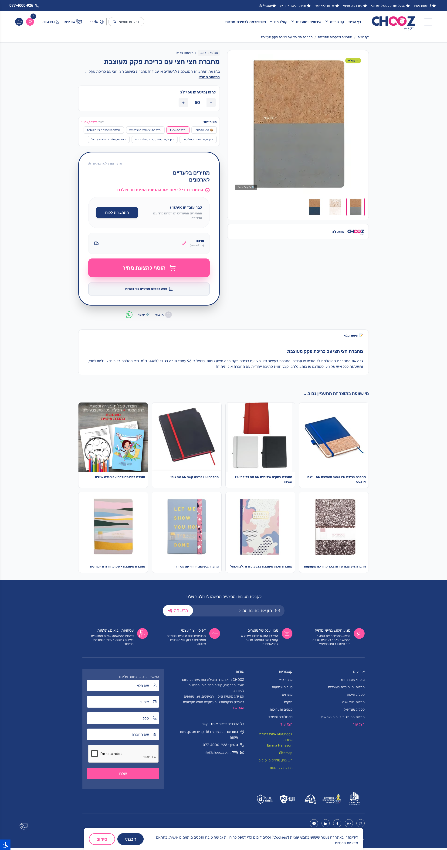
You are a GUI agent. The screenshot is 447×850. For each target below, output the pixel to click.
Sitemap (285, 753)
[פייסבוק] (337, 823)
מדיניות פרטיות (346, 843)
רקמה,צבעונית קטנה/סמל (198, 139)
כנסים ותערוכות (281, 709)
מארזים (287, 694)
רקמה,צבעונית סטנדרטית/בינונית (154, 139)
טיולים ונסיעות (282, 687)
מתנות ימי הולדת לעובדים (346, 687)
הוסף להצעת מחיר (144, 268)
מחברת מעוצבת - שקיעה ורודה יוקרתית (117, 566)
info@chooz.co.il (216, 752)
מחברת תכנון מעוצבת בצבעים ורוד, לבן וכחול (261, 566)
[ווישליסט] (30, 22)
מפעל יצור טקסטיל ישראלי (388, 6)
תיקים (288, 702)
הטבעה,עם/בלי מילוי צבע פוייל (108, 139)
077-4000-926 (215, 745)
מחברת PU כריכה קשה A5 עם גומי (194, 477)
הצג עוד (238, 707)
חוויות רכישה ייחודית (293, 6)
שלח (123, 773)
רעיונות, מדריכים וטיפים (275, 760)
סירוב (102, 839)
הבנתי (130, 839)
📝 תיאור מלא (353, 335)
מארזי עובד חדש (353, 680)
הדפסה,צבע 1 (177, 130)
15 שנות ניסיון (422, 6)
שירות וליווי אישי (325, 6)
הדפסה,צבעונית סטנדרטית (144, 130)
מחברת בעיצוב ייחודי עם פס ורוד (196, 566)
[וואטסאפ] (349, 823)
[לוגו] (393, 21)
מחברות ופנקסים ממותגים (335, 37)
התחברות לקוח (117, 212)
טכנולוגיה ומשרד (280, 717)
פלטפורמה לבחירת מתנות (245, 22)
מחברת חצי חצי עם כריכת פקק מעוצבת (287, 37)
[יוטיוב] (314, 823)
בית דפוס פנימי (352, 6)
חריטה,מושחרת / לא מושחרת (103, 130)
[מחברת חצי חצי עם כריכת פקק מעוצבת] (298, 124)
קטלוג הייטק (356, 694)
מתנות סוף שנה (353, 702)
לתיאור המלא (209, 77)
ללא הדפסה (204, 130)
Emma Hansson (279, 745)
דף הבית (354, 22)
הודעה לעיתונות (281, 768)
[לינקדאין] (326, 823)
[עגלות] (19, 22)
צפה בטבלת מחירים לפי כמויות (146, 289)
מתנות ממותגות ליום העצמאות (343, 717)
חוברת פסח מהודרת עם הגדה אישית (120, 477)
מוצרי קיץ (285, 680)
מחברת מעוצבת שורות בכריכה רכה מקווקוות (335, 566)
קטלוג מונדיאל (354, 709)
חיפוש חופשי (129, 21)
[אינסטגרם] (360, 823)
